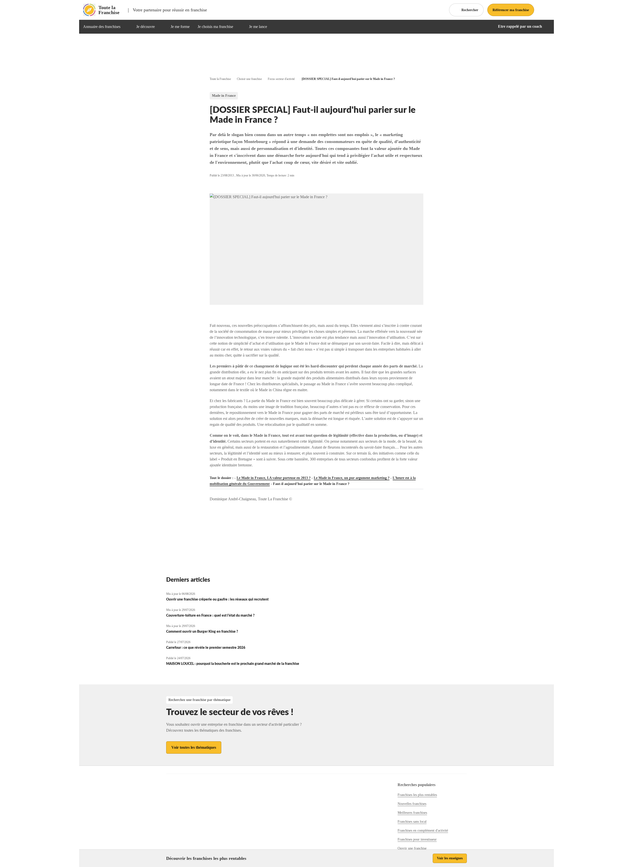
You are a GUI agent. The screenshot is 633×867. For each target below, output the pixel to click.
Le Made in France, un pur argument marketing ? (351, 478)
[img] (126, 27)
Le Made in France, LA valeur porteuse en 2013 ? (274, 478)
